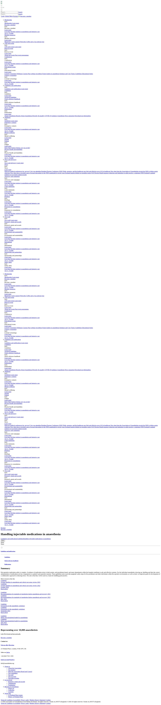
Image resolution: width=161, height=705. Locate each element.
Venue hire (7, 693)
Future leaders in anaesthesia (50, 74)
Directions (11, 645)
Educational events (10, 67)
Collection (11, 690)
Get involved (8, 680)
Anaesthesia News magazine (66, 116)
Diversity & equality (38, 116)
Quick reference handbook (12, 99)
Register (15, 16)
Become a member (9, 25)
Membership (8, 20)
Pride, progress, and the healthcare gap (74, 171)
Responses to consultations (12, 207)
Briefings (7, 196)
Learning (11, 692)
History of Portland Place (15, 697)
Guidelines (7, 90)
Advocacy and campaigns (12, 176)
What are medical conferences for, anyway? (17, 171)
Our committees (13, 673)
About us (7, 666)
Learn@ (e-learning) (10, 74)
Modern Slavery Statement (37, 700)
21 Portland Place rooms (15, 695)
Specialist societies (13, 678)
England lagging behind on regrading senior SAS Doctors (82, 173)
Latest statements (9, 186)
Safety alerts (8, 262)
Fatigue (6, 141)
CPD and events (9, 43)
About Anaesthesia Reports (12, 116)
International (8, 242)
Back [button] (2, 540)
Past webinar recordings (35, 74)
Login (3, 16)
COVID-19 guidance (51, 116)
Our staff (10, 675)
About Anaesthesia (26, 116)
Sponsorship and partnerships (13, 252)
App (43, 42)
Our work (7, 217)
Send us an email (5, 659)
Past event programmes (22, 55)
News (6, 164)
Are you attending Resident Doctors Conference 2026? (46, 171)
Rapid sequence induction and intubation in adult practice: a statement (120, 173)
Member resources (9, 35)
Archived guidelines (10, 97)
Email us (12, 659)
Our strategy (11, 670)
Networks (23, 42)
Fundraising (11, 685)
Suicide (6, 139)
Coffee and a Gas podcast (34, 42)
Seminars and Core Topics (67, 74)
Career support (15, 42)
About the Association (14, 668)
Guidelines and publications (12, 85)
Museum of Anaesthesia (11, 687)
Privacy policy (25, 700)
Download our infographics (83, 116)
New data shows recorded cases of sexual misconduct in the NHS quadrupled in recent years (37, 173)
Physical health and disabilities (13, 149)
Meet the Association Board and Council (20, 671)
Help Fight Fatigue (10, 148)
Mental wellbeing (9, 132)
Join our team (12, 676)
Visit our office (4, 645)
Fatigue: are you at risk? (23, 148)
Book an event (8, 48)
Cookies (48, 700)
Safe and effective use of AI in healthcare (98, 171)
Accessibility (16, 700)
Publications (8, 109)
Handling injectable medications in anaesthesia (37, 539)
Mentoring (7, 42)
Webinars (20, 74)
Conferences (8, 57)
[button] (1, 7)
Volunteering (12, 683)
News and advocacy (10, 159)
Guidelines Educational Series (84, 74)
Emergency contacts (10, 122)
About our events (9, 55)
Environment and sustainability (13, 232)
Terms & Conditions (7, 700)
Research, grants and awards (12, 222)
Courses (25, 74)
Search (20, 12)
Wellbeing (7, 117)
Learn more (7, 30)
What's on (11, 688)
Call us (8, 652)
